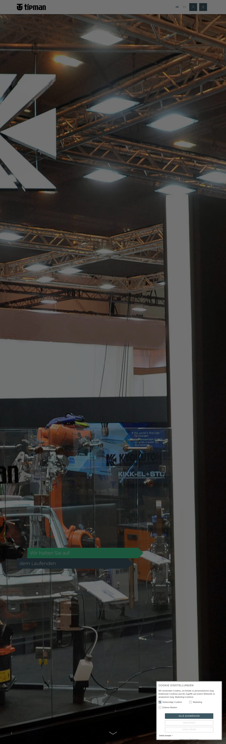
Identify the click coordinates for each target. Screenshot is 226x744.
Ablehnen (189, 723)
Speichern (189, 729)
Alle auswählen (189, 716)
